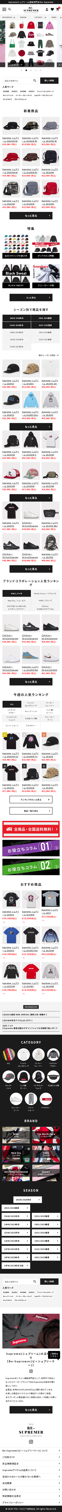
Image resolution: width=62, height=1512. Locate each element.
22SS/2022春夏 (41, 1240)
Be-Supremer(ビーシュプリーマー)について (25, 1450)
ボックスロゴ (7, 99)
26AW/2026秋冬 (23, 1199)
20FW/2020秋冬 (12, 1257)
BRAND (54, 17)
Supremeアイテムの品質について (19, 1470)
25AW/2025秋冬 (12, 1216)
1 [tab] (21, 70)
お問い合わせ (9, 1489)
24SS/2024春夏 (41, 1224)
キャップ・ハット (8, 95)
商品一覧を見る (31, 810)
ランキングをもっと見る (31, 799)
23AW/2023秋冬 (12, 1232)
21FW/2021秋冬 (12, 1249)
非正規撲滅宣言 (10, 1463)
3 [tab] (31, 70)
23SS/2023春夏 (41, 1232)
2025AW (23, 91)
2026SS (14, 91)
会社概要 (7, 1483)
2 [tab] (26, 70)
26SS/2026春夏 (11, 1207)
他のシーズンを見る (49, 355)
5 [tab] (40, 70)
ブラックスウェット (20, 99)
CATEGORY (38, 17)
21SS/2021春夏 (41, 1249)
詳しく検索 (49, 80)
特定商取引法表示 (11, 1496)
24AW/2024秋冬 (12, 1224)
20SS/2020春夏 (41, 1257)
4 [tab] (36, 70)
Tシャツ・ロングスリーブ (45, 91)
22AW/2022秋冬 (12, 1240)
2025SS (31, 91)
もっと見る (31, 215)
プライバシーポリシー (13, 1502)
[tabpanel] (31, 44)
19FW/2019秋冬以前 (14, 1265)
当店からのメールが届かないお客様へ (21, 1476)
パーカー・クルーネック (24, 95)
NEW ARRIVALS (7, 17)
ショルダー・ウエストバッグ (43, 95)
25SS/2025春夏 (41, 1216)
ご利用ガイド (8, 1457)
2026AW (6, 91)
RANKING (23, 17)
